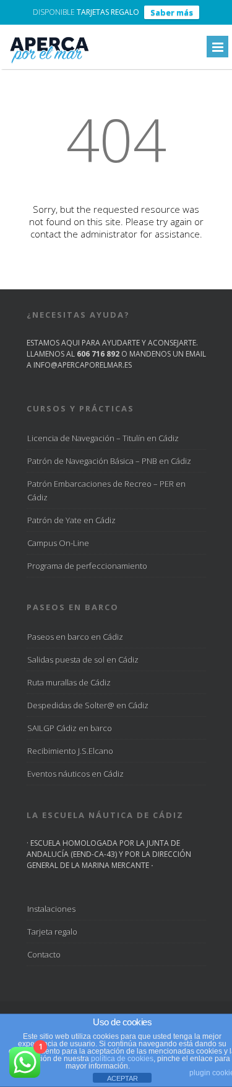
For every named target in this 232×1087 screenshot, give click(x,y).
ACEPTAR (122, 1078)
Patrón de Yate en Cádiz (71, 520)
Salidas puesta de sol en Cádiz (83, 659)
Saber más (171, 12)
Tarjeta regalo (52, 931)
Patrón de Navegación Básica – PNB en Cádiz (109, 460)
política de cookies (122, 1058)
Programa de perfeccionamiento (87, 565)
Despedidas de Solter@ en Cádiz (87, 705)
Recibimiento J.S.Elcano (70, 750)
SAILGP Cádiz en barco (69, 728)
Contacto (44, 954)
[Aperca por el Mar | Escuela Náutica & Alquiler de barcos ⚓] (48, 62)
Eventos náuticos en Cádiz (75, 773)
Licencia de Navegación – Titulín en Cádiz (103, 438)
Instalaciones (51, 908)
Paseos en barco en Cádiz (75, 636)
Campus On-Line (58, 542)
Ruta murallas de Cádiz (69, 682)
